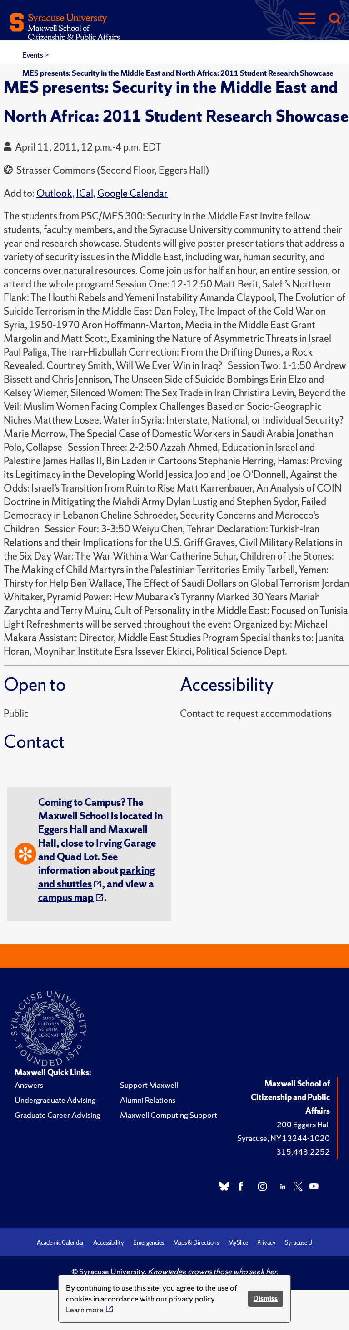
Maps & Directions (196, 1243)
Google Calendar (132, 193)
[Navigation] (307, 19)
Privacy (266, 1243)
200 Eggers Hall (303, 1124)
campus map (66, 897)
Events (33, 55)
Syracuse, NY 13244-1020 (283, 1138)
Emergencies (148, 1243)
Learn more (85, 1309)
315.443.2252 (303, 1151)
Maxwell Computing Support (168, 1115)
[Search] (334, 19)
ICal (84, 193)
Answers (29, 1085)
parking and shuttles (96, 877)
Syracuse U (298, 1243)
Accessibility (108, 1243)
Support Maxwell (149, 1085)
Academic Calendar (60, 1243)
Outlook (54, 193)
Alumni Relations (147, 1100)
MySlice (238, 1243)
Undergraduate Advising (55, 1100)
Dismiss (265, 1298)
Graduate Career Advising (57, 1115)
